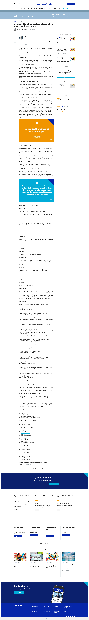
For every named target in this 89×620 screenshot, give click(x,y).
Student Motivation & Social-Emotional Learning (30, 417)
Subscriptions (56, 606)
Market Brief (64, 8)
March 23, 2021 (35, 371)
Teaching (16, 21)
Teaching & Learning (40, 8)
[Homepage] (44, 4)
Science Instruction (24, 438)
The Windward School (42, 151)
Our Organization (35, 606)
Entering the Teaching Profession (27, 442)
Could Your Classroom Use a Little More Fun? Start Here (19, 565)
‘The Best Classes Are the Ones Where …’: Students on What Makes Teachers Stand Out (63, 40)
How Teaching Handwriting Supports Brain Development (63, 87)
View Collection (66, 66)
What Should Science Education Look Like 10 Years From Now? (62, 50)
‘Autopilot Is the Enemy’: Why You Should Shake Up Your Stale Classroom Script (63, 60)
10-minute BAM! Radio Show (40, 63)
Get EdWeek (56, 604)
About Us (34, 604)
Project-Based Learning (25, 459)
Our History (34, 608)
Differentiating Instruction (26, 435)
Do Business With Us (67, 604)
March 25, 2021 (31, 309)
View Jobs (17, 536)
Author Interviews (24, 441)
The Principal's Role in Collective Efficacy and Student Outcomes (64, 503)
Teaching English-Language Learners (28, 428)
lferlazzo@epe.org (25, 389)
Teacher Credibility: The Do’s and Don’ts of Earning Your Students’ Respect (36, 565)
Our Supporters (34, 611)
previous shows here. (31, 64)
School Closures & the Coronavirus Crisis (29, 412)
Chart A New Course (31, 88)
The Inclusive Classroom (26, 444)
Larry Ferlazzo (20, 29)
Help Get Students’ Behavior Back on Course (64, 108)
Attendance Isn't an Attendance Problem (42, 503)
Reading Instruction (25, 430)
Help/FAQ (44, 608)
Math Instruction (24, 437)
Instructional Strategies (25, 452)
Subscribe (71, 3)
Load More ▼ (44, 579)
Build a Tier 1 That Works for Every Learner (64, 100)
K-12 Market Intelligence (68, 611)
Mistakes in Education (25, 457)
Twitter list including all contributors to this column (36, 462)
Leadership (23, 8)
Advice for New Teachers (26, 439)
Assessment (23, 434)
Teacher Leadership (25, 448)
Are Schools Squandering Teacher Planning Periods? (67, 564)
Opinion (54, 8)
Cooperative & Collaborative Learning (28, 423)
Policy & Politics (31, 8)
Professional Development (26, 451)
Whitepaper (66, 98)
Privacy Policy (48, 618)
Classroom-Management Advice (27, 413)
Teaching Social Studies (25, 421)
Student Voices (24, 426)
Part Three (22, 71)
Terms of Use (42, 618)
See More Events (44, 517)
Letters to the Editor (46, 606)
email (48, 402)
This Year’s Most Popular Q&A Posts (28, 409)
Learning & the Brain (25, 445)
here (44, 48)
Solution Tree (65, 111)
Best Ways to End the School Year (27, 416)
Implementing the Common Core (27, 419)
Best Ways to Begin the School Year (28, 414)
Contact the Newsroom (46, 611)
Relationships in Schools (25, 449)
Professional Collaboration (26, 455)
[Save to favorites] (15, 39)
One (22, 60)
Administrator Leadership (26, 446)
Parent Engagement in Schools (27, 427)
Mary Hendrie (16, 571)
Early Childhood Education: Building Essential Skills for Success (22, 502)
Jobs (59, 8)
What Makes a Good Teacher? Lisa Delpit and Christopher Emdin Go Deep (51, 565)
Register (16, 509)
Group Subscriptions (57, 609)
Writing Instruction (24, 431)
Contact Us (45, 604)
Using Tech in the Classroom (26, 424)
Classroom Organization (25, 456)
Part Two (21, 67)
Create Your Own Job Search (44, 543)
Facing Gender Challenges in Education (28, 420)
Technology (49, 8)
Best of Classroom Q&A (25, 453)
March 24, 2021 (30, 333)
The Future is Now (40, 87)
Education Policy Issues (25, 432)
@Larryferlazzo (37, 393)
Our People (34, 609)
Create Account (18, 592)
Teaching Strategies (28, 464)
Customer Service (45, 609)
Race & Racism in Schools (26, 410)
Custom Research (67, 613)
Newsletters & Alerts (57, 608)
